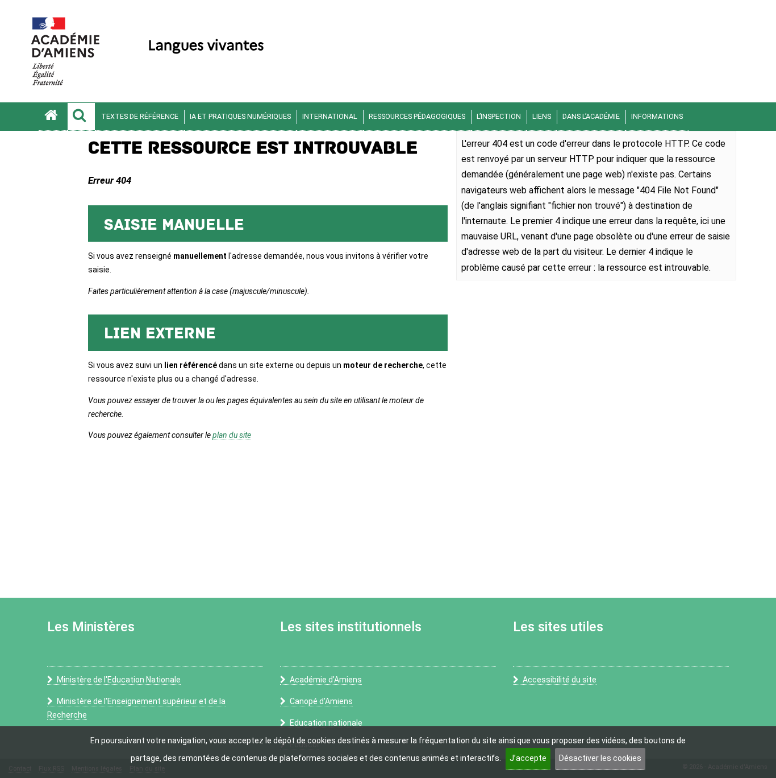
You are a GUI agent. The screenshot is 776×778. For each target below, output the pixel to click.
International (329, 116)
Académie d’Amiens (326, 679)
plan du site (231, 435)
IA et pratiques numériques (240, 116)
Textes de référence (139, 116)
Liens (541, 116)
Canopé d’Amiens (321, 701)
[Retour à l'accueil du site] (53, 116)
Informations (657, 116)
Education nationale (326, 722)
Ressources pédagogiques (417, 116)
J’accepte (528, 758)
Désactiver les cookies (600, 758)
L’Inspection (499, 116)
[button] (81, 116)
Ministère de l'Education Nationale (119, 679)
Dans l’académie (591, 116)
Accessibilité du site (559, 679)
